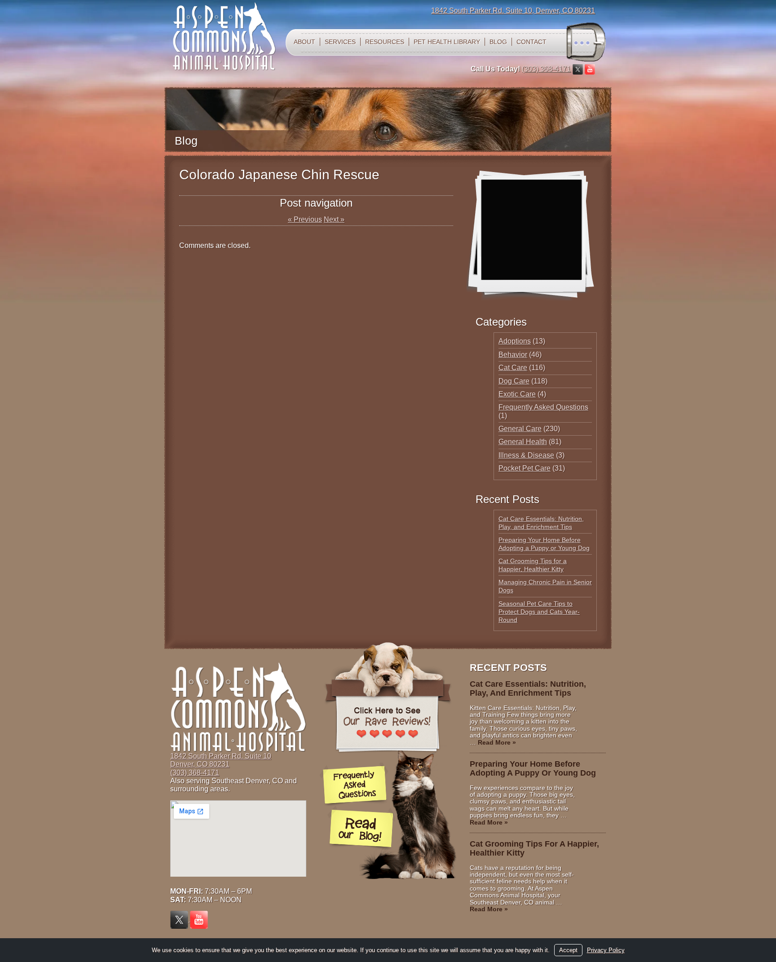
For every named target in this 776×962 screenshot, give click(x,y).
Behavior (512, 354)
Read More (497, 742)
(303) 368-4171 (546, 69)
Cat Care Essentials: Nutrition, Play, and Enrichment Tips (528, 688)
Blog (498, 41)
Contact (531, 41)
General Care (520, 428)
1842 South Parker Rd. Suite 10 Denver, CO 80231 (220, 760)
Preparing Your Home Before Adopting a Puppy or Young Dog (533, 768)
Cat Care (512, 367)
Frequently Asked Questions (543, 407)
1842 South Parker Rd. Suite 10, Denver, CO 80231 (513, 10)
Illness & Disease (526, 455)
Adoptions (514, 341)
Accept (568, 950)
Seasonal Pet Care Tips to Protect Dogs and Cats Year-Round (539, 611)
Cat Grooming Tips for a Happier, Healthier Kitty (534, 848)
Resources (384, 41)
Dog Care (513, 381)
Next (334, 219)
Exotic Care (517, 394)
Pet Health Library (447, 41)
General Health (522, 442)
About (304, 41)
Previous (305, 219)
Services (340, 41)
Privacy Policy (606, 950)
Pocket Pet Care (524, 468)
